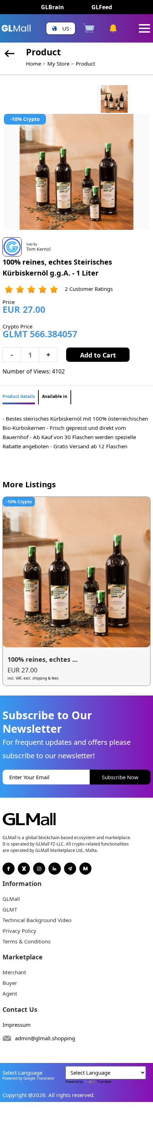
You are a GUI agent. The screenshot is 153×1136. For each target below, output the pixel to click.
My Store (58, 63)
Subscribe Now (120, 777)
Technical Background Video (37, 920)
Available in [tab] (54, 396)
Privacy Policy (19, 930)
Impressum (16, 1024)
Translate (104, 1081)
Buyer (9, 982)
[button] (60, 28)
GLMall (11, 898)
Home (33, 63)
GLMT (9, 909)
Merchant (14, 972)
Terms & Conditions (26, 941)
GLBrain (52, 7)
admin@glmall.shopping (45, 1038)
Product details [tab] (18, 396)
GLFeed (101, 7)
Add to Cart (98, 355)
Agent (9, 993)
